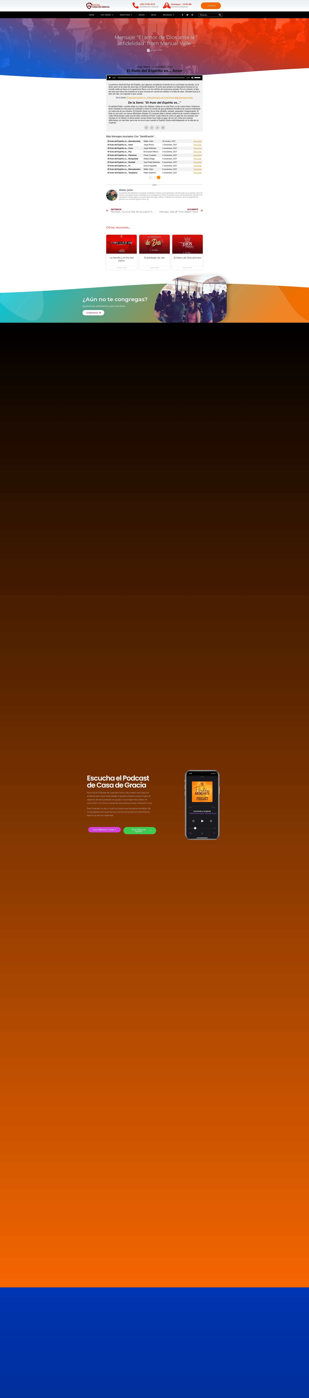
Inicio (91, 15)
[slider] (197, 77)
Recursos (167, 15)
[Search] (219, 15)
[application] (154, 77)
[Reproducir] (110, 77)
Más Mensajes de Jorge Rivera (161, 98)
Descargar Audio (186, 98)
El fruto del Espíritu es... (137, 98)
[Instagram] (192, 15)
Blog (153, 15)
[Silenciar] (192, 77)
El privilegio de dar (154, 257)
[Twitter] (187, 15)
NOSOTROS (125, 15)
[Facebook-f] (182, 15)
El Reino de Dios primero (187, 257)
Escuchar (197, 141)
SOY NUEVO (106, 15)
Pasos (141, 15)
